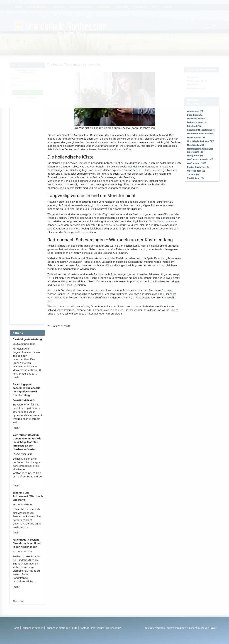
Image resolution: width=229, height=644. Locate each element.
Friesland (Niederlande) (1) (201, 129)
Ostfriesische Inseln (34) (200, 159)
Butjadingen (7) (195, 114)
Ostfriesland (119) (196, 163)
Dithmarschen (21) (197, 122)
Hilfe (74, 627)
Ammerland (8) (195, 111)
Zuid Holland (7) (195, 178)
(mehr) (16, 377)
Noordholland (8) (196, 137)
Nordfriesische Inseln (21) (200, 141)
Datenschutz (113, 627)
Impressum (97, 627)
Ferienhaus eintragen (58, 627)
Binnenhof (170, 293)
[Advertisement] (28, 162)
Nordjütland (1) (195, 155)
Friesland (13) (194, 126)
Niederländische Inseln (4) (201, 133)
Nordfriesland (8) (196, 145)
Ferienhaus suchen (32, 627)
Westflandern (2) (196, 170)
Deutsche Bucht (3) (197, 118)
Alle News (18, 601)
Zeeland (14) (193, 174)
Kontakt (84, 627)
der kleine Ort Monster (141, 166)
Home (16, 627)
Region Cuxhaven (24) (198, 167)
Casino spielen (165, 221)
